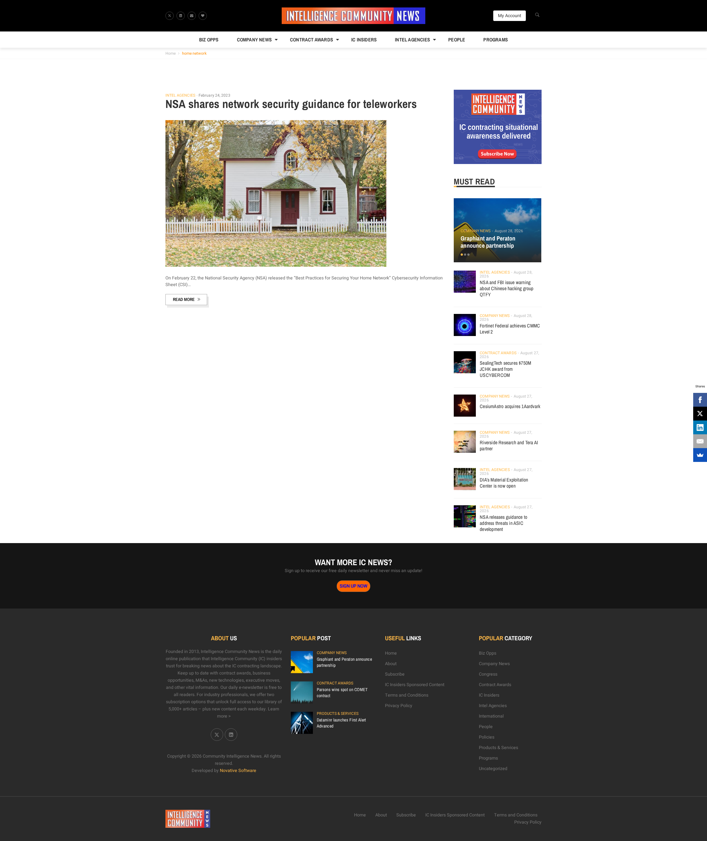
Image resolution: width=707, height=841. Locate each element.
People (456, 39)
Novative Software (238, 770)
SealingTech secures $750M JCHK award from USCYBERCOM (505, 369)
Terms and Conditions (406, 695)
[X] (700, 414)
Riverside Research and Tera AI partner (509, 445)
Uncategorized (493, 768)
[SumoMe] (700, 455)
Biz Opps (209, 39)
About (391, 663)
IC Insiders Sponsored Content (414, 684)
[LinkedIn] (700, 427)
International (491, 716)
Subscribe (395, 674)
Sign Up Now (353, 586)
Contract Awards (311, 39)
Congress (488, 674)
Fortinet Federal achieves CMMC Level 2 (510, 328)
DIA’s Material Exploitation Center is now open (504, 482)
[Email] (700, 441)
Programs (495, 39)
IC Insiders (364, 39)
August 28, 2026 (509, 231)
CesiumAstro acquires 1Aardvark (510, 406)
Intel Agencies (412, 39)
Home (170, 53)
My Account (509, 15)
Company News (254, 39)
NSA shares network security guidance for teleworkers (291, 104)
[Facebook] (700, 400)
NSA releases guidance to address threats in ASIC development (503, 523)
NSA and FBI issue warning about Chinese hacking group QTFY (506, 288)
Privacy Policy (398, 705)
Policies (486, 737)
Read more (184, 299)
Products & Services (337, 713)
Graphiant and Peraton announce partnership (488, 242)
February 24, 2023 (214, 95)
